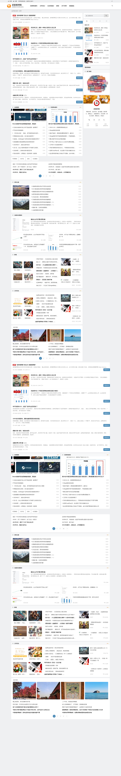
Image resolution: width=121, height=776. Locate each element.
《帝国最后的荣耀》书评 (42, 312)
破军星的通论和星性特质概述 (40, 194)
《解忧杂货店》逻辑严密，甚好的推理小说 (46, 315)
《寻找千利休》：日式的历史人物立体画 (46, 259)
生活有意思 (50, 6)
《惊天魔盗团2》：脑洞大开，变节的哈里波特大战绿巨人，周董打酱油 (46, 276)
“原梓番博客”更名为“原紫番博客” (26, 15)
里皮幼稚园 (94, 77)
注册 (16, 1)
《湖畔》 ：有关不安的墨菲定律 (44, 304)
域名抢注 (97, 76)
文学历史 (42, 6)
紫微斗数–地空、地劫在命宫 (21, 83)
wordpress (94, 89)
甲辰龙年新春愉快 (18, 130)
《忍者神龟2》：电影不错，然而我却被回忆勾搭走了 (46, 282)
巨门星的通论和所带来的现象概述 (41, 189)
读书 (96, 78)
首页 (20, 11)
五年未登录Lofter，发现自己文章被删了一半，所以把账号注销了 (41, 597)
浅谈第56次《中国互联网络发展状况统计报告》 (45, 43)
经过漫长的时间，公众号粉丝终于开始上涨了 (35, 587)
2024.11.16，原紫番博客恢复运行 (59, 127)
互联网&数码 (33, 6)
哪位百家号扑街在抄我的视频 (58, 139)
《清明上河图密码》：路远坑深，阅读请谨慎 (46, 298)
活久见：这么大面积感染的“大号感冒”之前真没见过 (26, 147)
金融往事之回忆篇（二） (20, 95)
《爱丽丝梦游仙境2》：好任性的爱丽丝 (76, 271)
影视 (57, 6)
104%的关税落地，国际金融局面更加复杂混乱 (26, 71)
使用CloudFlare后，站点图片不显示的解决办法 (62, 150)
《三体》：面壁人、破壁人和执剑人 (45, 307)
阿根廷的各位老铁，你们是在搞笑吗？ (23, 136)
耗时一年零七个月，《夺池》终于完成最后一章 (76, 308)
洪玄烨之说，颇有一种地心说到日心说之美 (43, 27)
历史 (15, 28)
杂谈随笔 (20, 22)
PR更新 (96, 91)
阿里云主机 (91, 84)
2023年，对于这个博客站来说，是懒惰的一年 (85, 587)
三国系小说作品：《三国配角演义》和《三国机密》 (46, 301)
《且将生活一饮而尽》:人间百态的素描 (76, 318)
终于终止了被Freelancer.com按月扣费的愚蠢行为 (63, 142)
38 (50, 176)
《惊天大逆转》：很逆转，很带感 (44, 273)
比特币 (92, 79)
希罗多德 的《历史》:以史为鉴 (43, 310)
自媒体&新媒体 (18, 215)
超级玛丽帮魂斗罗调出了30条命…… (45, 321)
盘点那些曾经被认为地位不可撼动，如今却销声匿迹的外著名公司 (63, 153)
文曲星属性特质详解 (37, 210)
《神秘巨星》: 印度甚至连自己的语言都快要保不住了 (46, 267)
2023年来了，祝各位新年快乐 (21, 144)
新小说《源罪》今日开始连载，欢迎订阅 (24, 674)
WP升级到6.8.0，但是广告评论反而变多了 (25, 59)
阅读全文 (79, 22)
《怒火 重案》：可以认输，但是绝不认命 (24, 623)
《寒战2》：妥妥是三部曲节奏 (43, 279)
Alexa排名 (98, 82)
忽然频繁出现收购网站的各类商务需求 (23, 142)
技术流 (19, 65)
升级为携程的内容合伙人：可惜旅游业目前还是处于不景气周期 (63, 147)
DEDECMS (101, 84)
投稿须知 (71, 6)
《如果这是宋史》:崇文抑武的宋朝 (44, 295)
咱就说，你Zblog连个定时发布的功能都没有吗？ (26, 139)
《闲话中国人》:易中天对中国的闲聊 (38, 659)
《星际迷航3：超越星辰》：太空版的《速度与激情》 (46, 270)
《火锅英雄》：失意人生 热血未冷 (76, 282)
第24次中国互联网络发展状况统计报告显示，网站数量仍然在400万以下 (69, 124)
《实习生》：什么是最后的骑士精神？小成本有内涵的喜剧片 (46, 265)
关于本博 (64, 6)
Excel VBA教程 (94, 82)
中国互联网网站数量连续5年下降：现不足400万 (86, 597)
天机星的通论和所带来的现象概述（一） (43, 205)
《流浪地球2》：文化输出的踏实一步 (38, 623)
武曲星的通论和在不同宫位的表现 (41, 186)
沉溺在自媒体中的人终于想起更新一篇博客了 (25, 127)
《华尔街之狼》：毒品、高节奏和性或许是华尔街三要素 (26, 133)
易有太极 (20, 90)
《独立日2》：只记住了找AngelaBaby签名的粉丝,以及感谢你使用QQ (46, 285)
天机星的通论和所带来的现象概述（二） (43, 202)
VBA (98, 86)
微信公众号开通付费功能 (38, 219)
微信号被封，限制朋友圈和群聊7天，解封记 (62, 133)
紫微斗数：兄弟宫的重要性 (39, 207)
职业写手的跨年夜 (18, 306)
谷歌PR (102, 81)
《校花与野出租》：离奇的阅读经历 (45, 318)
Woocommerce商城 (95, 86)
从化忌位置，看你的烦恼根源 (40, 197)
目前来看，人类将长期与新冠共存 (22, 150)
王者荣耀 (100, 87)
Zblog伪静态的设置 (55, 130)
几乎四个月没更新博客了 (56, 144)
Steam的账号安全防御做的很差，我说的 (24, 124)
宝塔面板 (101, 78)
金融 (19, 78)
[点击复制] (94, 120)
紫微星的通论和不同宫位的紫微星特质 (42, 191)
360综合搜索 (100, 79)
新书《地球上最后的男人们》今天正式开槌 (76, 297)
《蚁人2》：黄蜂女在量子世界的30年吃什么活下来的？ (46, 262)
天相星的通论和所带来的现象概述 (41, 199)
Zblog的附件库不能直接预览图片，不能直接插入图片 (63, 136)
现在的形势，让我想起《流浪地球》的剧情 (25, 153)
